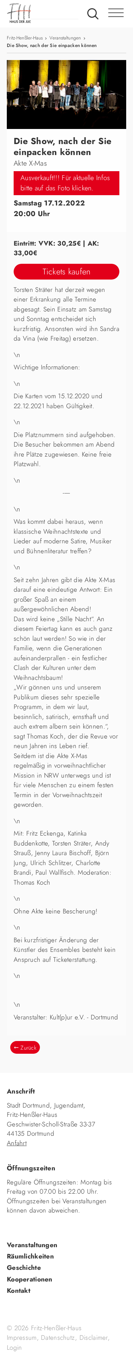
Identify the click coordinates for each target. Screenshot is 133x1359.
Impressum (22, 1337)
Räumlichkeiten (30, 1256)
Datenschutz (58, 1337)
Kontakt (18, 1290)
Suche (93, 13)
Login (14, 1347)
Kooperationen (30, 1279)
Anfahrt (17, 1143)
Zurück (28, 1048)
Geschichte (24, 1267)
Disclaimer (93, 1337)
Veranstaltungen (65, 37)
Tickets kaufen (67, 271)
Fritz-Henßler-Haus (25, 37)
